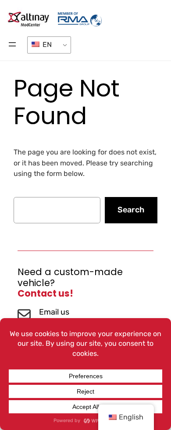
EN (46, 44)
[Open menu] (12, 44)
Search (131, 210)
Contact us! (45, 293)
